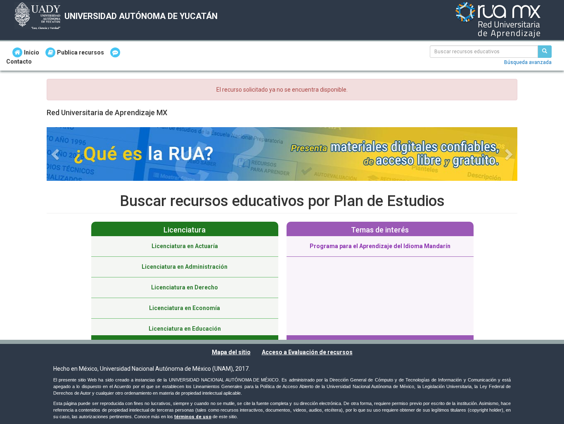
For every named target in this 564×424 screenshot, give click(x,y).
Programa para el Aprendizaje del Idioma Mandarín (380, 246)
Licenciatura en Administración (184, 266)
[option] (184, 284)
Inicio (31, 52)
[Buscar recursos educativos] (545, 51)
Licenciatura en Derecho (184, 287)
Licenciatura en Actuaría (185, 246)
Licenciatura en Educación (185, 328)
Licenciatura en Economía (184, 308)
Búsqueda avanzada (528, 62)
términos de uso (192, 416)
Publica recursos (80, 52)
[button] (56, 154)
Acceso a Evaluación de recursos (307, 352)
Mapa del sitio (231, 352)
